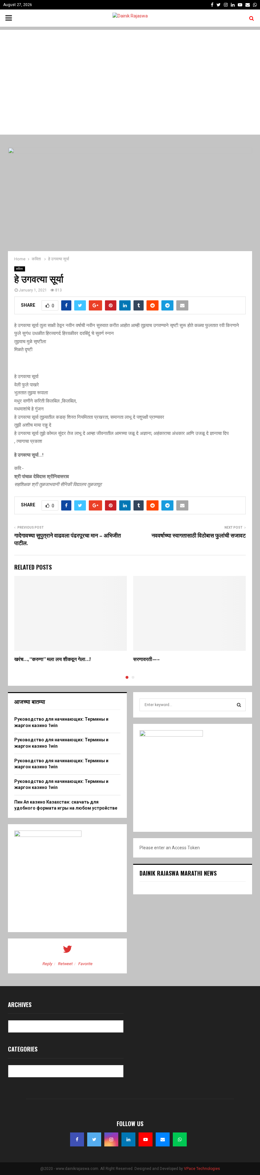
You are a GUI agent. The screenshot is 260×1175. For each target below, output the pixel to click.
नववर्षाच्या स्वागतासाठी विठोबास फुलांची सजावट (199, 536)
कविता (19, 268)
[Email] (163, 1139)
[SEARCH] (239, 704)
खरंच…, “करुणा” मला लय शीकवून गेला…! (52, 659)
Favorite (85, 963)
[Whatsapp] (180, 1139)
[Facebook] (77, 1139)
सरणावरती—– (146, 659)
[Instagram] (111, 1139)
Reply (47, 963)
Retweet (65, 963)
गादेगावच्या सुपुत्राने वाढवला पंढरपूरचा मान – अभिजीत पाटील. (67, 539)
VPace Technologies (202, 1168)
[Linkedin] (128, 1139)
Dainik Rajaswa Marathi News (178, 873)
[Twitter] (94, 1139)
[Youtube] (146, 1139)
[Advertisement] (130, 74)
